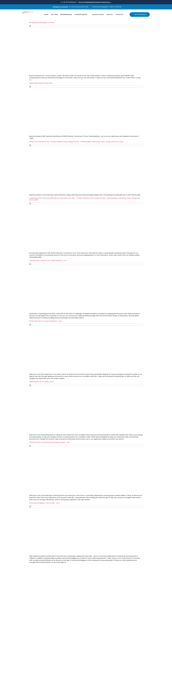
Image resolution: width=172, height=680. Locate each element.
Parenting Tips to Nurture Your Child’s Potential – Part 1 (48, 260)
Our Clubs (54, 14)
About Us (110, 14)
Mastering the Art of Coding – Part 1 (41, 382)
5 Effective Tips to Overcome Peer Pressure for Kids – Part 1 (49, 442)
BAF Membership (66, 14)
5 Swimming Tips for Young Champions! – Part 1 (45, 321)
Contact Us (119, 14)
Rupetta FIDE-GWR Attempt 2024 (40, 83)
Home (46, 14)
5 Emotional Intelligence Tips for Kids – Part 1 (44, 503)
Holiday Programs (80, 14)
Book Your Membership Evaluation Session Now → (95, 2)
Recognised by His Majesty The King (41, 22)
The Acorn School (98, 14)
